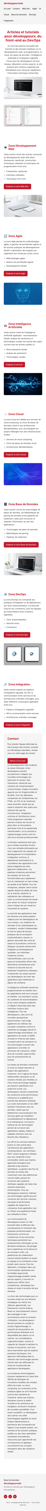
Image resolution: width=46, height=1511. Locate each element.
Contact (16, 9)
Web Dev (26, 9)
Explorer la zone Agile (15, 273)
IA (40, 9)
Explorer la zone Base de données (21, 545)
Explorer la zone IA (14, 364)
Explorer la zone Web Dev (17, 186)
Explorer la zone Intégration (18, 725)
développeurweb (13, 3)
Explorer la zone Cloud (16, 454)
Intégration (9, 20)
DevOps (32, 14)
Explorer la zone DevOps (17, 635)
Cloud (6, 14)
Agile (34, 9)
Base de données (19, 14)
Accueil (7, 9)
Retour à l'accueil (17, 761)
